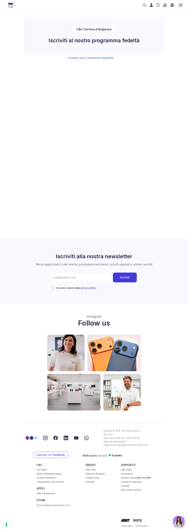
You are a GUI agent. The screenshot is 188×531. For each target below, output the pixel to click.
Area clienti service (131, 490)
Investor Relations (46, 477)
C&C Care (91, 469)
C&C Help (126, 469)
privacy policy (88, 288)
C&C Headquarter (46, 493)
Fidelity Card (92, 477)
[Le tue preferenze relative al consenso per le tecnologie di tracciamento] (6, 524)
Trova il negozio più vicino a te (53, 505)
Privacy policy (141, 526)
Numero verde (136, 477)
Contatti (125, 485)
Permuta (90, 481)
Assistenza (127, 473)
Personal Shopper (95, 473)
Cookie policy (127, 526)
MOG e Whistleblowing (49, 473)
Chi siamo (42, 469)
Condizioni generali (131, 481)
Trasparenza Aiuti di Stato (50, 481)
